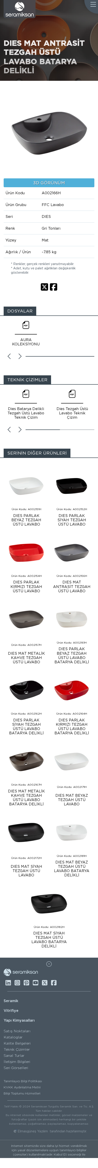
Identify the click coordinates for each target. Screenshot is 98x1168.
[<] (9, 356)
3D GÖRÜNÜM (49, 182)
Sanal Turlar (14, 1055)
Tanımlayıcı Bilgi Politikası (23, 1081)
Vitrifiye (11, 1010)
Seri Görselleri (16, 1068)
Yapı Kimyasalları (19, 1020)
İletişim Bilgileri (17, 1062)
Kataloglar (13, 1037)
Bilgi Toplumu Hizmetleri (22, 1093)
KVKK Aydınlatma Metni (22, 1087)
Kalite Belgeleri (17, 1043)
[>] (20, 356)
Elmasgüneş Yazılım (33, 1131)
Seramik (11, 1001)
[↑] (49, 964)
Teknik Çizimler (17, 1049)
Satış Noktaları (17, 1031)
